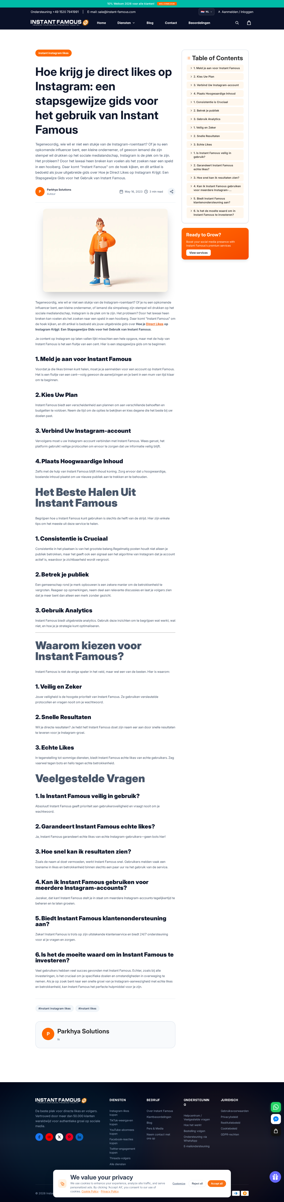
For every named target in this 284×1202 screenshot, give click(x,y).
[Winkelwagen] (276, 1131)
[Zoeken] (237, 23)
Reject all (197, 1183)
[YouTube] (49, 1137)
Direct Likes (154, 324)
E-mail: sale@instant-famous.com (111, 12)
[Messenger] (276, 1119)
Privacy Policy (109, 1191)
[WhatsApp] (276, 1107)
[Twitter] (59, 1137)
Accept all (217, 1183)
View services (198, 252)
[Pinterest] (69, 1137)
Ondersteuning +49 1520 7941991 (55, 12)
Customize (179, 1183)
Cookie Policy (90, 1191)
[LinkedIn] (79, 1137)
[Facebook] (39, 1137)
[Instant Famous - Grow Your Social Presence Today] (60, 22)
